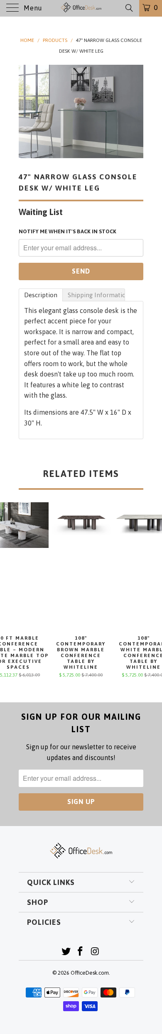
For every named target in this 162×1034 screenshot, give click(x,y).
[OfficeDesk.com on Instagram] (95, 952)
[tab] (41, 294)
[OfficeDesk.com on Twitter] (66, 952)
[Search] (128, 7)
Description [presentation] (40, 294)
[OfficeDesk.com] (81, 8)
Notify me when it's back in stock (67, 231)
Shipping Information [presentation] (96, 294)
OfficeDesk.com (90, 973)
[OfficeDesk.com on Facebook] (80, 952)
